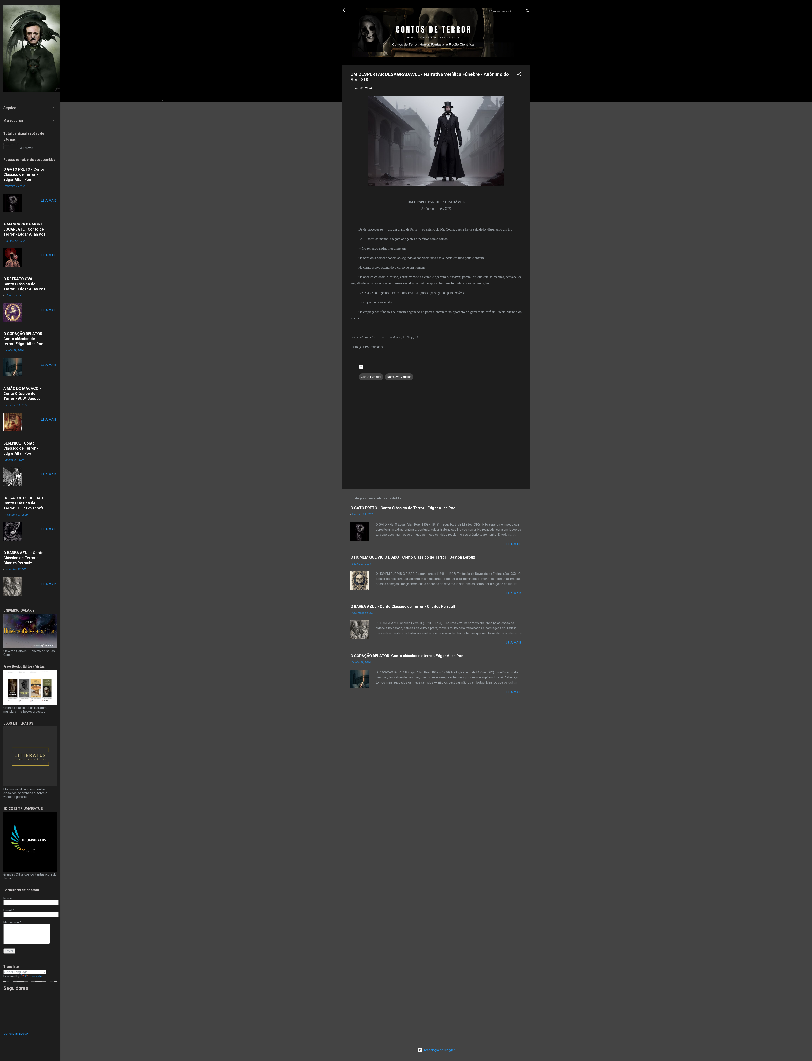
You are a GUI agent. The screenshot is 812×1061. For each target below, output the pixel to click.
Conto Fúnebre (371, 377)
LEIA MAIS (514, 544)
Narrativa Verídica (399, 377)
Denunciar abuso (15, 1033)
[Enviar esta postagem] (361, 368)
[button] (519, 75)
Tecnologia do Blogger (439, 1050)
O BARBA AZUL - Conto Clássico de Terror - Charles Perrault (402, 606)
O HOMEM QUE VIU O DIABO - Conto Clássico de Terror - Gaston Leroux (412, 557)
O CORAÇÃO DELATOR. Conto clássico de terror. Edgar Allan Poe (406, 655)
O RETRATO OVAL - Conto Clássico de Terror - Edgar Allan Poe (24, 284)
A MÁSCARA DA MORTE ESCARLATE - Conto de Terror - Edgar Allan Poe (24, 229)
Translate (35, 976)
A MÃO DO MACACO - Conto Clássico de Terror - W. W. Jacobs (22, 393)
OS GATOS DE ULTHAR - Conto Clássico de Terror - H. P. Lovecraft (24, 503)
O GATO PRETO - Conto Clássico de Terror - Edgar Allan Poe (402, 508)
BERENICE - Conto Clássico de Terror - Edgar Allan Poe (20, 448)
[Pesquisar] (527, 11)
